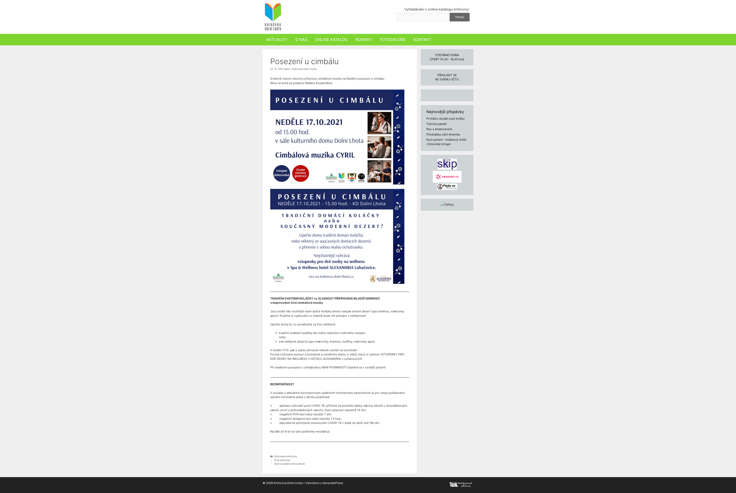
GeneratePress (333, 483)
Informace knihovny (285, 456)
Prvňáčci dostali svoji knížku (445, 118)
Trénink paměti (436, 124)
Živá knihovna (282, 460)
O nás (301, 39)
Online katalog (331, 39)
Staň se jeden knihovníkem (289, 463)
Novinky (363, 39)
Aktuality (277, 39)
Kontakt (422, 39)
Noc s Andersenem (439, 129)
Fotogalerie (393, 39)
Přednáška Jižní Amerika (443, 134)
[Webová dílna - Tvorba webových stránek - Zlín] (460, 486)
